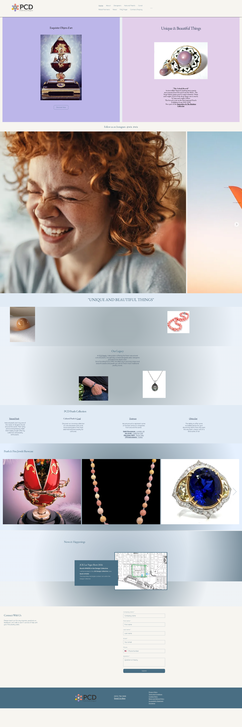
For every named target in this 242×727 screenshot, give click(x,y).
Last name (127, 629)
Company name (128, 612)
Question (126, 656)
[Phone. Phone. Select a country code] (126, 651)
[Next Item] (236, 224)
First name (127, 621)
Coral (79, 418)
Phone (125, 647)
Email (125, 638)
